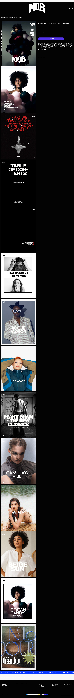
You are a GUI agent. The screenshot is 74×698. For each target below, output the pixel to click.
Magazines (41, 684)
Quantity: (40, 28)
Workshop (41, 689)
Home (2, 17)
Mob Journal (5, 694)
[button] (70, 8)
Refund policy (54, 685)
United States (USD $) (68, 694)
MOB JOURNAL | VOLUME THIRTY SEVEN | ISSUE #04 (13, 17)
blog (40, 687)
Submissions (41, 686)
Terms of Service (55, 684)
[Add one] (41, 30)
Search (53, 683)
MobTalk (40, 685)
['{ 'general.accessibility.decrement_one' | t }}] (38, 30)
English (62, 694)
